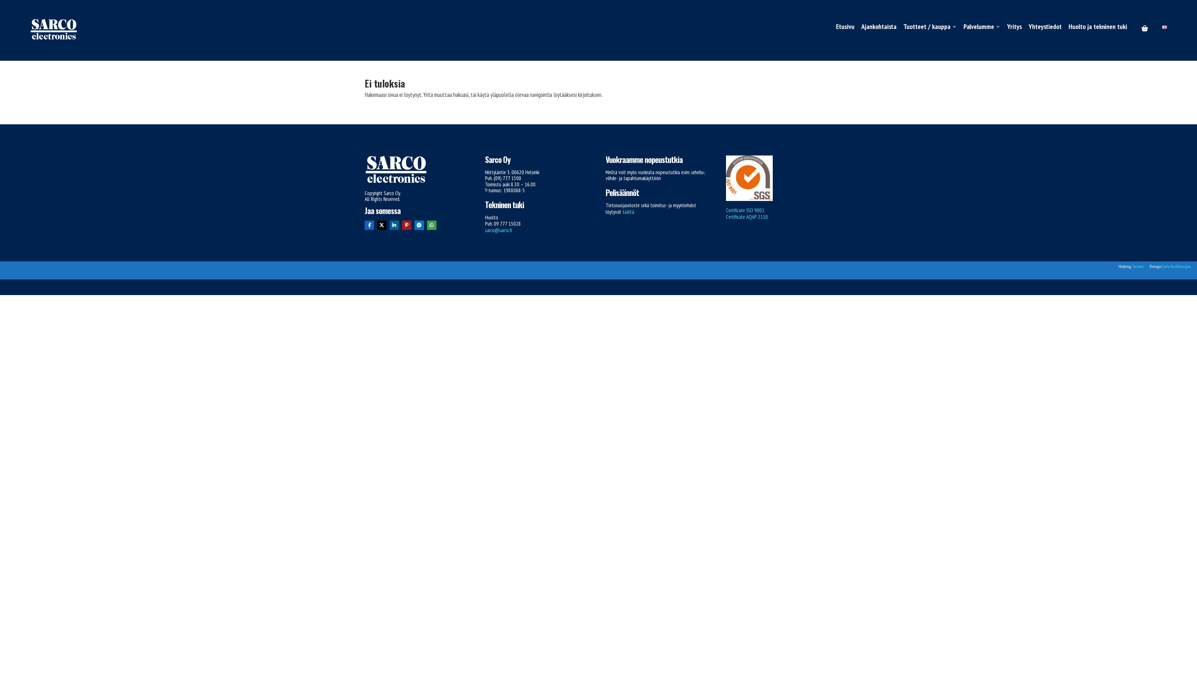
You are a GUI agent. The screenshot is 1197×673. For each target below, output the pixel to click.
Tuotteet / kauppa (926, 27)
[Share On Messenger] (419, 225)
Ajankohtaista (879, 27)
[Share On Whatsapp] (431, 225)
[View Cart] (1144, 28)
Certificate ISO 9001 (745, 210)
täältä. (629, 211)
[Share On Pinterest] (406, 225)
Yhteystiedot (1045, 27)
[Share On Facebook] (369, 225)
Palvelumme (979, 27)
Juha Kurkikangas (1177, 266)
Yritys (1014, 27)
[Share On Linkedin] (394, 225)
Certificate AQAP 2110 (747, 216)
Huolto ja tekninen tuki (1098, 27)
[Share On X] (382, 225)
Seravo (1137, 266)
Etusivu (845, 27)
